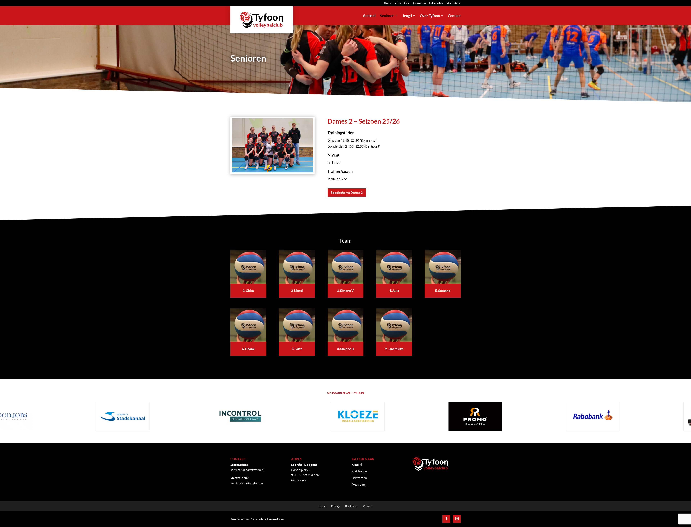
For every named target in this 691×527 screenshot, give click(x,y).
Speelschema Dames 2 (347, 192)
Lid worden (436, 3)
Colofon (367, 506)
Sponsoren (419, 3)
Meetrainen (453, 3)
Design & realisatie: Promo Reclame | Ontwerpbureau (257, 518)
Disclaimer (351, 506)
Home (388, 3)
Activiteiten (402, 3)
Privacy (335, 506)
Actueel (357, 465)
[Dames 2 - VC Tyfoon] (272, 171)
